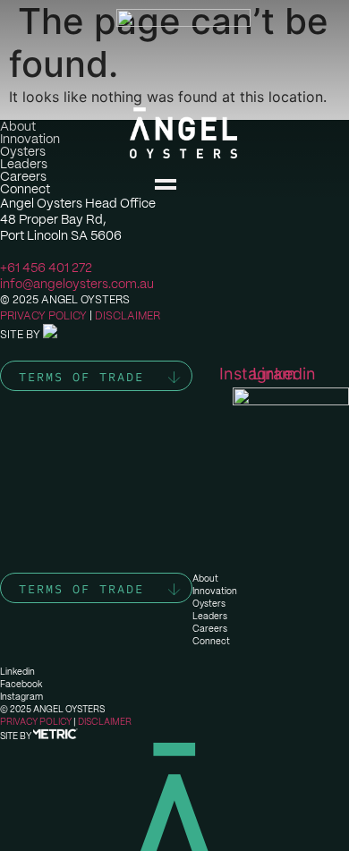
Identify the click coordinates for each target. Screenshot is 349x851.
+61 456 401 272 (46, 268)
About (205, 578)
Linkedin (17, 671)
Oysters (209, 603)
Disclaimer (127, 316)
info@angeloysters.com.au (77, 284)
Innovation (214, 591)
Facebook (21, 684)
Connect (211, 641)
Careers (209, 628)
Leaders (209, 616)
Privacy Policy (43, 316)
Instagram (21, 696)
